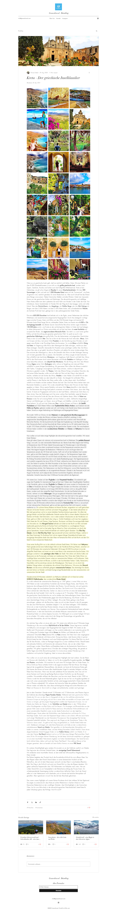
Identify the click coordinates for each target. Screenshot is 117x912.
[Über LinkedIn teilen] (36, 802)
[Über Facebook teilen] (27, 802)
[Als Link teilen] (40, 802)
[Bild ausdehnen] (37, 98)
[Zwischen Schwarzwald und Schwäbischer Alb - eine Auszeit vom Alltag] (30, 827)
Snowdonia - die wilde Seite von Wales (57, 838)
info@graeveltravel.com (24, 18)
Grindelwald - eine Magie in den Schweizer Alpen (85, 838)
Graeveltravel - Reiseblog (58, 13)
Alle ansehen (95, 817)
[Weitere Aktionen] (89, 73)
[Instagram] (98, 18)
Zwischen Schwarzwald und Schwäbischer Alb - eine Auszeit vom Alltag (30, 838)
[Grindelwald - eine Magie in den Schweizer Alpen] (86, 827)
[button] (96, 31)
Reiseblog (20, 31)
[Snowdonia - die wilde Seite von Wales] (58, 827)
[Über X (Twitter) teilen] (32, 802)
